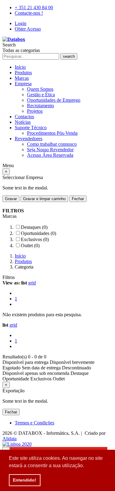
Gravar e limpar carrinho (44, 198)
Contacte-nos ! (29, 13)
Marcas (22, 78)
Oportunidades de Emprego (53, 100)
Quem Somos (40, 89)
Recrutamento (40, 105)
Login (20, 23)
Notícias (23, 122)
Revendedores (28, 138)
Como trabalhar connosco (52, 144)
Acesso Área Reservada (50, 155)
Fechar (78, 198)
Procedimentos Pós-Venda (52, 133)
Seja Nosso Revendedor (50, 149)
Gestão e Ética (41, 94)
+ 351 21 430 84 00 (34, 7)
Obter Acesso (28, 28)
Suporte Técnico (31, 127)
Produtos (23, 72)
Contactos (24, 116)
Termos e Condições (34, 422)
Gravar (11, 198)
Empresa (23, 83)
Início (20, 67)
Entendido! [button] (24, 480)
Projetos (35, 111)
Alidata (9, 438)
